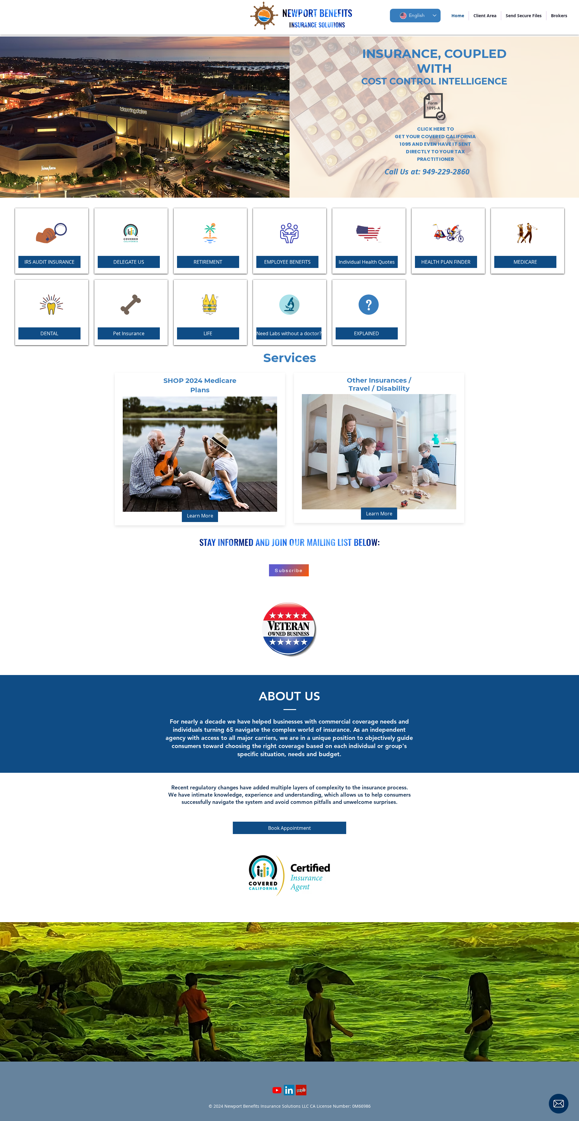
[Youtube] (277, 1090)
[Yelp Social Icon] (301, 1090)
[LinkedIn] (289, 1090)
